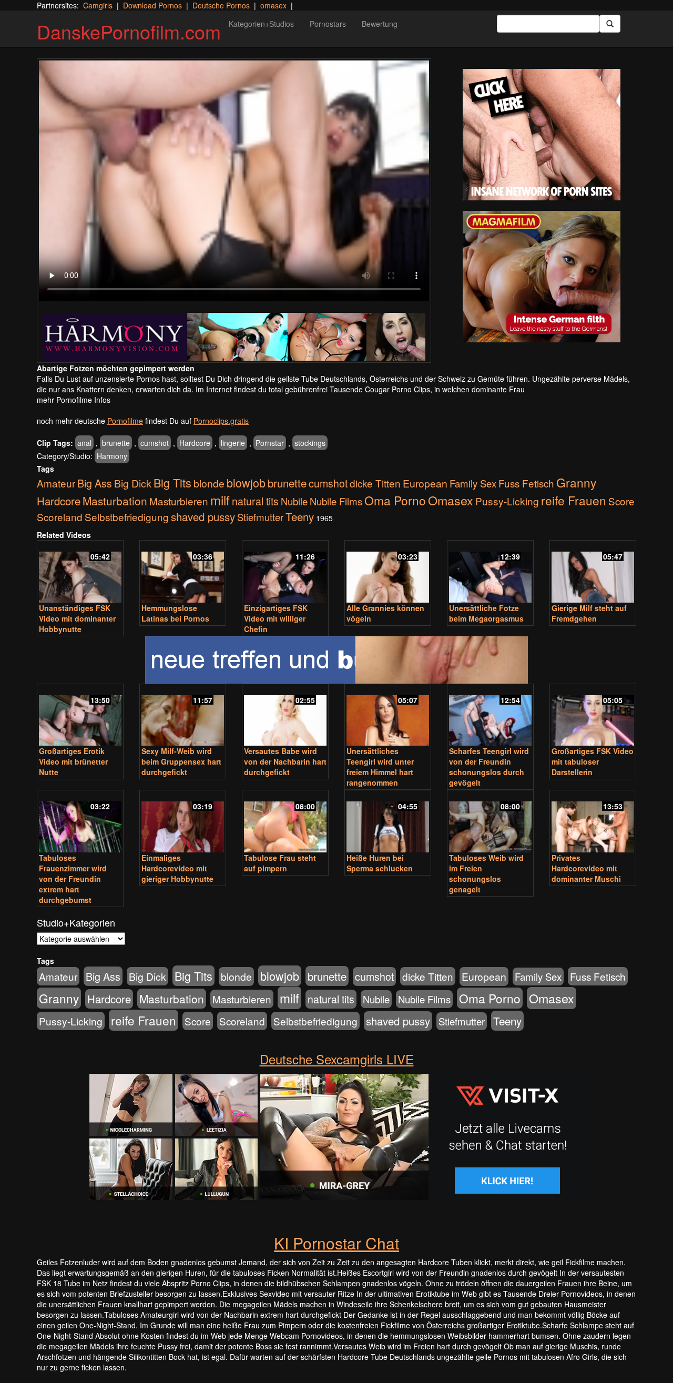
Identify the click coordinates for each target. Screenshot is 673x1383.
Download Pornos (152, 5)
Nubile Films (336, 501)
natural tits (255, 501)
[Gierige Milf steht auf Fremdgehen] (593, 572)
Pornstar (270, 443)
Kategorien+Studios (261, 23)
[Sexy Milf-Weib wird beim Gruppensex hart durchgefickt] (182, 716)
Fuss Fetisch (526, 483)
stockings (309, 443)
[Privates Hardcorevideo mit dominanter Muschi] (593, 822)
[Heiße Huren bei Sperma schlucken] (387, 822)
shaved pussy (203, 516)
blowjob (246, 482)
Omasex (450, 500)
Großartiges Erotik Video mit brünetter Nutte (73, 761)
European (425, 483)
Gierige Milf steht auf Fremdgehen (589, 613)
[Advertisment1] (541, 134)
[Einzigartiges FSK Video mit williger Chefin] (285, 572)
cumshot (154, 443)
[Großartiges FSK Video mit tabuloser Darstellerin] (593, 716)
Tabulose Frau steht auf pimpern (280, 862)
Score (621, 501)
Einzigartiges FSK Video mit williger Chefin (276, 618)
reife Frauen (573, 500)
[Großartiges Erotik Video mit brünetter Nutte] (80, 716)
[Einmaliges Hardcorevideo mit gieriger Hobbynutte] (182, 822)
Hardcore (194, 443)
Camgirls (98, 5)
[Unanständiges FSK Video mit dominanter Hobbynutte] (80, 572)
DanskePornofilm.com (129, 31)
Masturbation (115, 501)
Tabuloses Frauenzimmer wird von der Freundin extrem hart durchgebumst (73, 878)
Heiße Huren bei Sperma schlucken (379, 862)
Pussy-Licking (507, 501)
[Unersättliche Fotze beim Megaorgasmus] (490, 572)
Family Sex (473, 483)
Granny (576, 482)
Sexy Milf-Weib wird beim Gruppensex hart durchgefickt (181, 761)
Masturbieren (178, 501)
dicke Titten (375, 483)
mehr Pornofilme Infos (73, 399)
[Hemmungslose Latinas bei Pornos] (182, 572)
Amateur (56, 483)
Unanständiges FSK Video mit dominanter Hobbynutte (77, 618)
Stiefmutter (260, 517)
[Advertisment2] (541, 276)
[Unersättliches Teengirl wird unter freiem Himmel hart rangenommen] (387, 716)
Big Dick (132, 483)
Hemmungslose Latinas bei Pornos (175, 613)
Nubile (294, 501)
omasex (273, 5)
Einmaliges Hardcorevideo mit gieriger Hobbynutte (177, 868)
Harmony (112, 456)
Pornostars (328, 23)
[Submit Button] (609, 24)
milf (220, 500)
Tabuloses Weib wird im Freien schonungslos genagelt (486, 873)
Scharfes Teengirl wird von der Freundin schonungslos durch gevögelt (489, 767)
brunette (116, 443)
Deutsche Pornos (221, 5)
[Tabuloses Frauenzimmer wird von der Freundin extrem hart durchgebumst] (80, 822)
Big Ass (94, 483)
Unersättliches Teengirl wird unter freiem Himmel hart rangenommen (380, 767)
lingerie (233, 443)
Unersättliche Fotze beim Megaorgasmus (486, 613)
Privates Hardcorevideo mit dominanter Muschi (586, 868)
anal (84, 443)
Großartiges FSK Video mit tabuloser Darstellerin (593, 761)
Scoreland (60, 517)
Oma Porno (395, 500)
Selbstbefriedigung (127, 517)
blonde (209, 483)
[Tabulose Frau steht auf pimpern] (285, 822)
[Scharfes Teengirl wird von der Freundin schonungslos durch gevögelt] (490, 716)
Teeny (299, 516)
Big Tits (172, 482)
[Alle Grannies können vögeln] (387, 572)
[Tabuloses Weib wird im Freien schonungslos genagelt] (490, 822)
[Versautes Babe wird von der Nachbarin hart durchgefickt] (285, 716)
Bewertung (379, 23)
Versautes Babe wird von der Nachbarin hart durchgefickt (285, 761)
